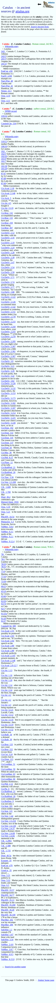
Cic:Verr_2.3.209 (8, 482)
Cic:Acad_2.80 (7, 646)
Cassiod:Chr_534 (8, 123)
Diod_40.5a (6, 855)
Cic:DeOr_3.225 (8, 418)
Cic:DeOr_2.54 (7, 267)
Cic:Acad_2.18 (7, 188)
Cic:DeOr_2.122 (8, 297)
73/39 (3, 581)
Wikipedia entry (11, 46)
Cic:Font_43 (6, 447)
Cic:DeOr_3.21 (7, 366)
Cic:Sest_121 (7, 811)
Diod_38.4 (5, 497)
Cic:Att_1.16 (6, 675)
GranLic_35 (6, 870)
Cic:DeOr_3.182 (8, 403)
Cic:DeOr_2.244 (8, 327)
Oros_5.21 (5, 512)
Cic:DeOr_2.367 (8, 356)
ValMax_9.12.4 (7, 541)
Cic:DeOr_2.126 (8, 302)
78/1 (3, 559)
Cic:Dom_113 (7, 759)
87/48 (3, 178)
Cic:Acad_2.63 (7, 636)
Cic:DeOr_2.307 (8, 346)
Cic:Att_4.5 (6, 203)
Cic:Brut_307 (7, 228)
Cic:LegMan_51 (8, 764)
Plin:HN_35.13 (7, 900)
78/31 (3, 567)
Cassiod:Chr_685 (8, 626)
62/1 (3, 609)
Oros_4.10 (5, 96)
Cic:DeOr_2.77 (7, 287)
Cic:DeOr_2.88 (7, 292)
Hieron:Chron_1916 (9, 502)
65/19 (3, 591)
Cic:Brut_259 (7, 223)
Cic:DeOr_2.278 (8, 336)
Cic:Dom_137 (7, 443)
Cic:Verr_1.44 (7, 816)
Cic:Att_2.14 (6, 685)
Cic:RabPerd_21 (8, 467)
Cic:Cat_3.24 (7, 754)
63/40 (3, 596)
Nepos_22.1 (6, 91)
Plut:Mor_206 (7, 925)
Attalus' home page (46, 980)
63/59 (3, 601)
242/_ (3, 51)
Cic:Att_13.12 (7, 715)
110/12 (4, 141)
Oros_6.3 (5, 885)
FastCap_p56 (7, 71)
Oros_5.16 (5, 507)
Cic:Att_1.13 (6, 670)
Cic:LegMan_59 (8, 769)
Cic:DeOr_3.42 (7, 376)
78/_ (3, 554)
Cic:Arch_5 (6, 198)
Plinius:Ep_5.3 (7, 522)
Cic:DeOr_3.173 (8, 398)
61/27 (3, 621)
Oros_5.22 (5, 880)
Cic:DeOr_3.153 (8, 393)
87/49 (3, 183)
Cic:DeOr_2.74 (7, 282)
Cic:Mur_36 (6, 452)
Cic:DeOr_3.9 (7, 361)
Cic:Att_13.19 (7, 208)
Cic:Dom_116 (7, 438)
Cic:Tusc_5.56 (7, 477)
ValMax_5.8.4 (7, 527)
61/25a (4, 613)
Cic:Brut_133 (7, 218)
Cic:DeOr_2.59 (7, 272)
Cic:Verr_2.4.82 (8, 836)
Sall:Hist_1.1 (6, 930)
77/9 (3, 571)
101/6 (3, 159)
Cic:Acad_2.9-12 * (9, 665)
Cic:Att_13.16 (7, 720)
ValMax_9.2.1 (7, 536)
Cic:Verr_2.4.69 (8, 833)
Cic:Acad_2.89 (7, 651)
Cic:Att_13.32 (7, 730)
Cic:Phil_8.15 (7, 457)
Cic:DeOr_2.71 (7, 277)
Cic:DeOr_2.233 (8, 322)
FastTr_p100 (6, 76)
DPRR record (11, 111)
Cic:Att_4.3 (6, 705)
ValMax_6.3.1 (7, 531)
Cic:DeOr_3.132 (8, 388)
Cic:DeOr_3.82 (7, 381)
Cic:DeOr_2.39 (7, 257)
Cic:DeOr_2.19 (7, 243)
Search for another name (15, 967)
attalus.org (22, 11)
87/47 (3, 173)
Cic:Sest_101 (7, 806)
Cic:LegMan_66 (8, 779)
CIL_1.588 (6, 846)
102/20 (4, 156)
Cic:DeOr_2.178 (8, 317)
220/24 (4, 116)
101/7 (3, 161)
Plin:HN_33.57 (7, 890)
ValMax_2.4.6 (7, 944)
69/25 (3, 586)
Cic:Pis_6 (5, 789)
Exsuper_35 (6, 860)
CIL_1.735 (6, 851)
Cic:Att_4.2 (6, 695)
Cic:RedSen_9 (7, 801)
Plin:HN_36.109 (8, 915)
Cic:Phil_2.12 (7, 784)
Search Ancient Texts (40, 27)
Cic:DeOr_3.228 (8, 423)
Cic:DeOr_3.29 (7, 371)
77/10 (3, 576)
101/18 (4, 166)
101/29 (4, 168)
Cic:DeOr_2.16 (7, 238)
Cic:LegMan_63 (8, 774)
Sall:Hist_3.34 (7, 939)
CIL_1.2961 (6, 841)
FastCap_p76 (7, 865)
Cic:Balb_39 (6, 739)
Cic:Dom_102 (7, 428)
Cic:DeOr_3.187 (8, 408)
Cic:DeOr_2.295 (8, 341)
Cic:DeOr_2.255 (8, 331)
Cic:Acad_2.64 (7, 641)
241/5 (3, 59)
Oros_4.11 (5, 101)
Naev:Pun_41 (7, 86)
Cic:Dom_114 (7, 433)
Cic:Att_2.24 (6, 690)
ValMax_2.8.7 (7, 949)
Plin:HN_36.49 (7, 910)
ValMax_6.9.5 (7, 954)
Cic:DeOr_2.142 (8, 307)
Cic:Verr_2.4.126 (8, 826)
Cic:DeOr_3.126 (8, 383)
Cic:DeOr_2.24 (7, 247)
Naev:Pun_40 (7, 81)
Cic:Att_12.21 (7, 710)
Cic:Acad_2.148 (8, 193)
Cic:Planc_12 (7, 462)
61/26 (3, 618)
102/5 (3, 154)
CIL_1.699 (6, 487)
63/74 (3, 604)
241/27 (4, 64)
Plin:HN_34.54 (7, 517)
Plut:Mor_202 (7, 920)
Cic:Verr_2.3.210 (8, 821)
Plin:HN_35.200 (8, 905)
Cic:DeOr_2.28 (7, 252)
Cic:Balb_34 (6, 734)
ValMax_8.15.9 (7, 959)
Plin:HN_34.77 (7, 895)
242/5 (3, 56)
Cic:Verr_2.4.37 (8, 828)
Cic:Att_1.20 (6, 680)
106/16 (4, 146)
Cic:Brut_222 (7, 749)
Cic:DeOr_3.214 (8, 413)
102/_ (3, 151)
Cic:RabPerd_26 (8, 472)
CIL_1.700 (6, 492)
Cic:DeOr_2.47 (7, 262)
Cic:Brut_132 (7, 213)
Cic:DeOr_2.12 (7, 233)
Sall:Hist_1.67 (7, 934)
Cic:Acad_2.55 (7, 631)
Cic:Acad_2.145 (8, 655)
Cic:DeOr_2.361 (8, 351)
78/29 (3, 564)
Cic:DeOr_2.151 (8, 312)
